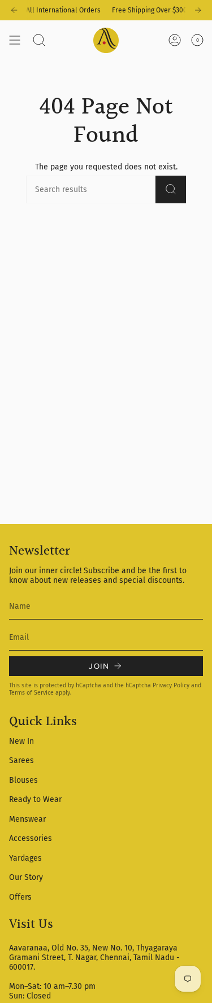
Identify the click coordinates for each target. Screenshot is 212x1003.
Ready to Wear (35, 799)
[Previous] (14, 10)
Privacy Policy (171, 685)
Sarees (21, 760)
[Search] (170, 189)
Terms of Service (31, 692)
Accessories (30, 838)
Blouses (23, 780)
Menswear (27, 819)
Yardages (25, 858)
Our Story (26, 877)
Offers (20, 897)
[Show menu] (14, 40)
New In (21, 741)
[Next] (198, 10)
